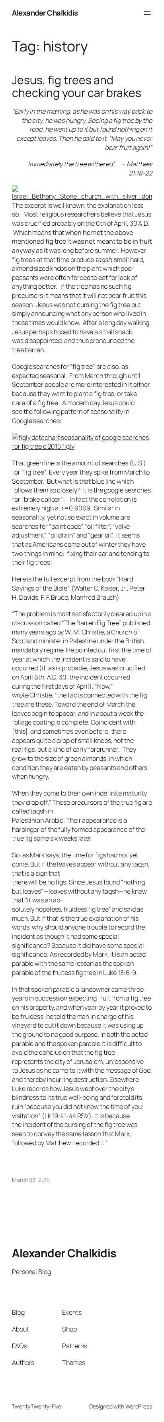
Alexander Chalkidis (45, 13)
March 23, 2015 (31, 1180)
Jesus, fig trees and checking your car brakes (76, 86)
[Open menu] (147, 13)
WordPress (138, 1406)
